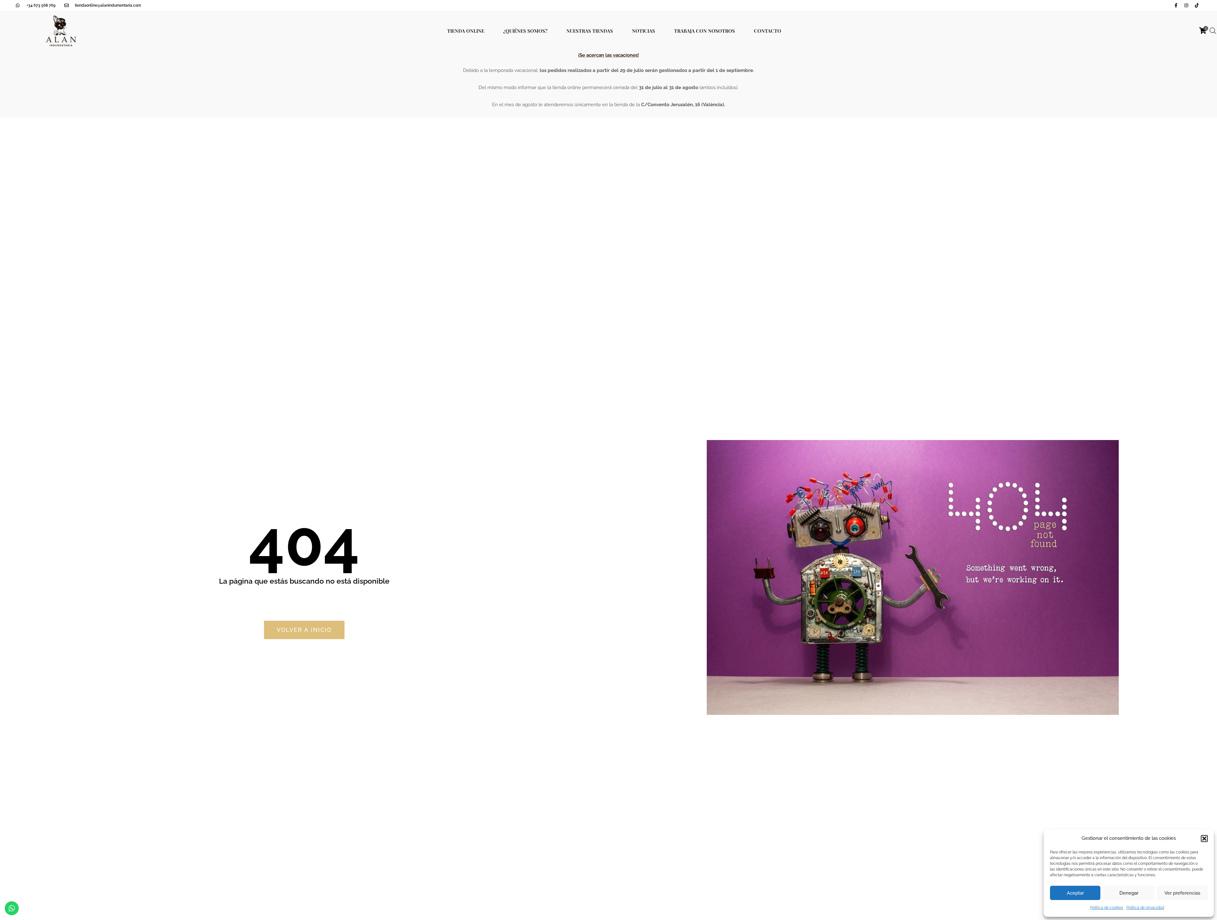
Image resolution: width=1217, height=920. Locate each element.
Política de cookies (1106, 907)
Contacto (767, 31)
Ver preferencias (1182, 893)
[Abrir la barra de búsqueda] (1213, 31)
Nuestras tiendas (589, 31)
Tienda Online (465, 31)
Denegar (1128, 893)
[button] (1204, 838)
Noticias (643, 31)
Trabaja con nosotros (704, 31)
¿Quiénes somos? (525, 31)
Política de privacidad (1145, 907)
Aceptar (1075, 893)
